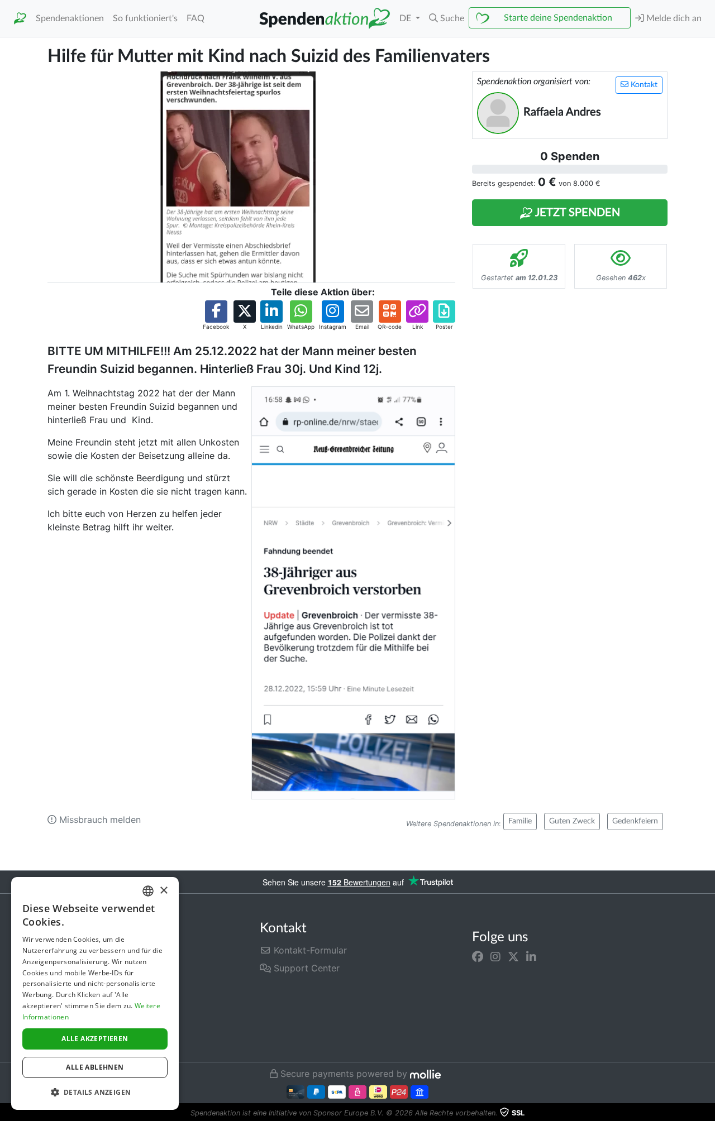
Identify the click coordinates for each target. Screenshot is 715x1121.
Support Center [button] (305, 968)
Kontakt (642, 85)
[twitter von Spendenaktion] (513, 956)
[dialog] (95, 993)
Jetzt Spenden (576, 212)
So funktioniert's (145, 18)
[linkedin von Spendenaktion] (531, 956)
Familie (520, 821)
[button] (447, 18)
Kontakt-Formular (309, 950)
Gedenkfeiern (635, 821)
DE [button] (406, 18)
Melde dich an (673, 18)
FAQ (195, 18)
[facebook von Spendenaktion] (477, 956)
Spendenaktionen (70, 18)
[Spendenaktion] (20, 18)
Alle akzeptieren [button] (94, 1038)
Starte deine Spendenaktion (558, 17)
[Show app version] (707, 1113)
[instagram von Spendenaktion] (495, 956)
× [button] (163, 891)
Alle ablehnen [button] (94, 1067)
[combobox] (148, 891)
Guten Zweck (572, 821)
